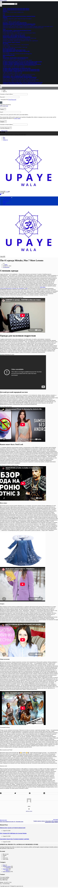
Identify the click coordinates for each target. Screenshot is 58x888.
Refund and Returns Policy (9, 55)
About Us (5, 10)
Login (4, 90)
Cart (4, 14)
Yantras (4, 202)
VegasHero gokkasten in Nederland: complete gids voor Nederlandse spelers (20, 62)
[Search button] (16, 4)
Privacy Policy (6, 52)
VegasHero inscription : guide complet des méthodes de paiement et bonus (19, 65)
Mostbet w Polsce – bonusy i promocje (11, 42)
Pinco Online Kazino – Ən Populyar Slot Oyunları (14, 49)
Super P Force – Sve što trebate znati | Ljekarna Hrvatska (15, 57)
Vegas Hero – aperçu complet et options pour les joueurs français (17, 60)
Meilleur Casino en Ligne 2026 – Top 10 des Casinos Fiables (16, 36)
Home (4, 29)
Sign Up (5, 91)
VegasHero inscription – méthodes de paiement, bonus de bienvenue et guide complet (22, 64)
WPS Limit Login (4, 106)
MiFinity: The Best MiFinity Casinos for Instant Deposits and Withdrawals (19, 38)
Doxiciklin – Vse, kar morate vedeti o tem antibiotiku (15, 22)
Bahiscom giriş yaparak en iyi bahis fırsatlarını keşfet (12, 827)
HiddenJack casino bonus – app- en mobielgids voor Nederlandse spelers (19, 23)
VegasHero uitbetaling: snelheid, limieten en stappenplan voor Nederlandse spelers (21, 70)
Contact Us (5, 20)
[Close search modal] (1, 2)
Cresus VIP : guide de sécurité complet (11, 21)
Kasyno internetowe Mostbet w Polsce (11, 31)
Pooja (4, 203)
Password (2, 97)
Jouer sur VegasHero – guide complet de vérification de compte (17, 30)
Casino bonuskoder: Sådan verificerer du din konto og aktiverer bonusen (19, 16)
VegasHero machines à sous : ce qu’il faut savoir (13, 66)
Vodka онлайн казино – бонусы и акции (12, 73)
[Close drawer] (1, 5)
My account (5, 43)
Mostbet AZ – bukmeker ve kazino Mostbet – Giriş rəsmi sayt (16, 39)
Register (3, 121)
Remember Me (4, 99)
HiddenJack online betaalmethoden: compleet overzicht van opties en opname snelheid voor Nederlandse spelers (28, 26)
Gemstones (8, 198)
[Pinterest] (36, 793)
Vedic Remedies (6, 204)
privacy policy (17, 118)
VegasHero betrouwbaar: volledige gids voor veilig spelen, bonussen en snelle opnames (22, 61)
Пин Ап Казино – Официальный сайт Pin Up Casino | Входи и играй (19, 78)
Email (1, 112)
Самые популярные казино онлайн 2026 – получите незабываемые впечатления (22, 83)
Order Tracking (6, 46)
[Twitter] (2, 132)
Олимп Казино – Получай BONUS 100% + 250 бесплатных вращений (20, 77)
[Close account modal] (1, 87)
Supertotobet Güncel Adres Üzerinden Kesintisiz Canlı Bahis (14, 839)
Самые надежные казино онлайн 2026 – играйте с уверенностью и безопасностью (23, 82)
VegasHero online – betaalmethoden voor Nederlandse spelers (16, 68)
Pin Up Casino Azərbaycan (9, 48)
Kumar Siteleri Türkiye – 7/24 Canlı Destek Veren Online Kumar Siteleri (19, 33)
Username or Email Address (6, 94)
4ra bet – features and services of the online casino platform (16, 8)
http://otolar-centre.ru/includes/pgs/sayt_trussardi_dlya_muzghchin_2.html (23, 287)
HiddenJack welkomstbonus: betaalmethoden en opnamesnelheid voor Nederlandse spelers (23, 27)
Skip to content (3, 0)
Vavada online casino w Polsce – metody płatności (14, 58)
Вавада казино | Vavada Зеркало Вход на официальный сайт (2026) (19, 74)
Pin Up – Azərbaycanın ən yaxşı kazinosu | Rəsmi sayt (15, 47)
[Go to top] (0, 86)
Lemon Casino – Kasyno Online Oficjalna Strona (14, 34)
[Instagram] (4, 132)
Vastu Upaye (6, 201)
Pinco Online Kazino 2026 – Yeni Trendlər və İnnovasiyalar (16, 51)
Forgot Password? (12, 99)
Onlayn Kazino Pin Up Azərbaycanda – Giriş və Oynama (16, 44)
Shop (4, 56)
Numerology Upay (7, 199)
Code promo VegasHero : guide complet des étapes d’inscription (17, 18)
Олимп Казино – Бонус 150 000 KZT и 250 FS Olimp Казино (17, 75)
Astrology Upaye (7, 197)
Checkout (5, 17)
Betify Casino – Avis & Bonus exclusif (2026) (13, 12)
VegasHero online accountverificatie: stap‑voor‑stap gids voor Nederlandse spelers (21, 69)
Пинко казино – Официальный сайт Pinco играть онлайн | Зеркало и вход (20, 79)
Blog (4, 13)
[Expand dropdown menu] (11, 197)
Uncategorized (6, 267)
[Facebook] (1, 132)
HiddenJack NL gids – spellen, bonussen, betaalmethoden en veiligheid (19, 25)
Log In (2, 109)
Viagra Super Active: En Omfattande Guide (12, 71)
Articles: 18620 (29, 811)
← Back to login (3, 130)
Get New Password (5, 128)
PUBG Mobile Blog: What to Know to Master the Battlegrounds (17, 53)
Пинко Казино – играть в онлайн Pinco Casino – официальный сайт (19, 81)
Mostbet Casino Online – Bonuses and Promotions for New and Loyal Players (20, 40)
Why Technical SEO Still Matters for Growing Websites (13, 833)
